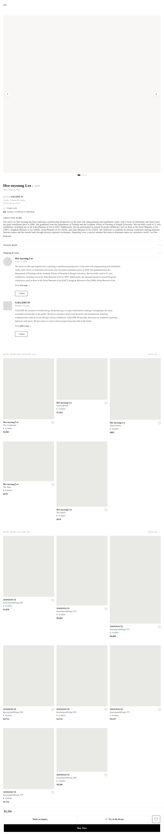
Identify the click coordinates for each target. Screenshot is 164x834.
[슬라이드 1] (79, 175)
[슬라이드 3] (84, 175)
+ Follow (21, 293)
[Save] (52, 422)
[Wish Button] (156, 819)
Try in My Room (116, 819)
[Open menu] (5, 5)
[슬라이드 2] (81, 175)
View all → (154, 354)
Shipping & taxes (82, 253)
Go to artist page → (22, 285)
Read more (7, 236)
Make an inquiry (40, 819)
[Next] (156, 94)
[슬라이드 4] (86, 175)
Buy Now (82, 828)
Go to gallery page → (23, 326)
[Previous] (8, 94)
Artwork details (82, 245)
